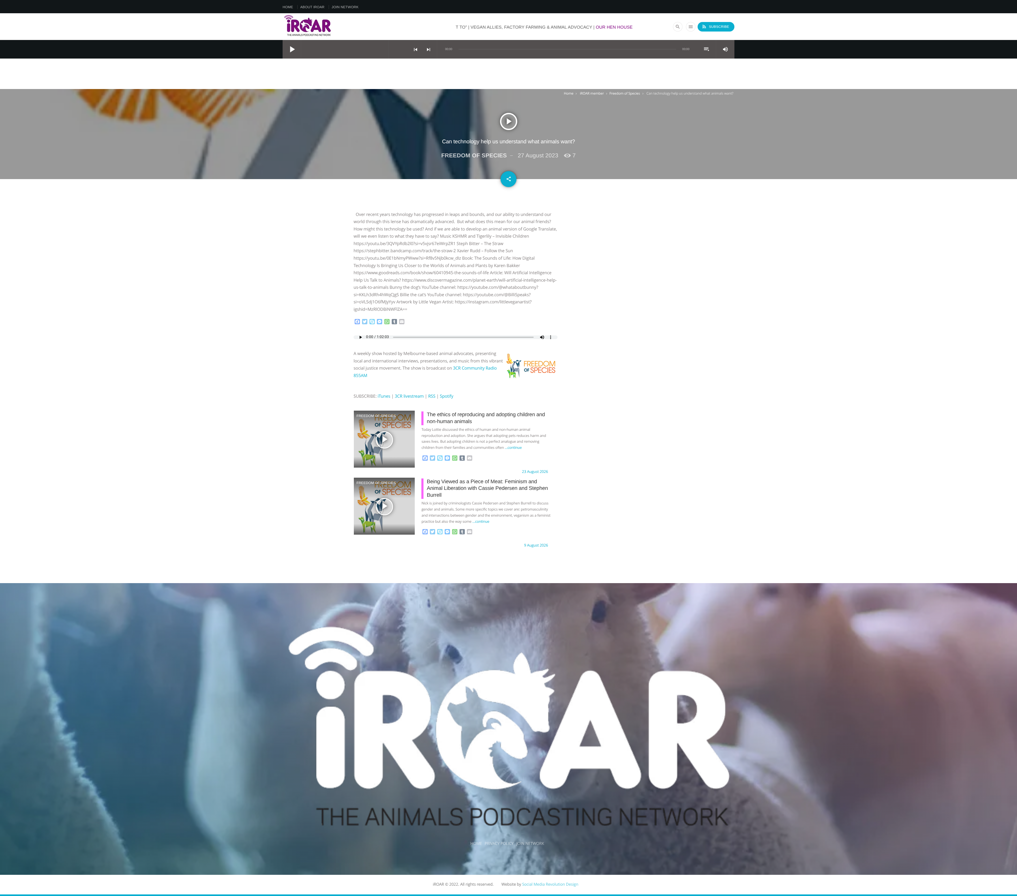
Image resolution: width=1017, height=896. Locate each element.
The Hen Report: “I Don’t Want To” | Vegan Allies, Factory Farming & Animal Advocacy (613, 27)
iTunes (384, 396)
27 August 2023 (538, 155)
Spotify (446, 396)
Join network (345, 7)
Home (288, 7)
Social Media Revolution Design (550, 884)
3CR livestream (409, 396)
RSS (431, 396)
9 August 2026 (536, 545)
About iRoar (312, 7)
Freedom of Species (624, 93)
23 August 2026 (535, 471)
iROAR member (592, 93)
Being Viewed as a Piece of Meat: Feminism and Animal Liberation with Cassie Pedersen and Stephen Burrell (487, 488)
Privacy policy (499, 843)
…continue (513, 447)
